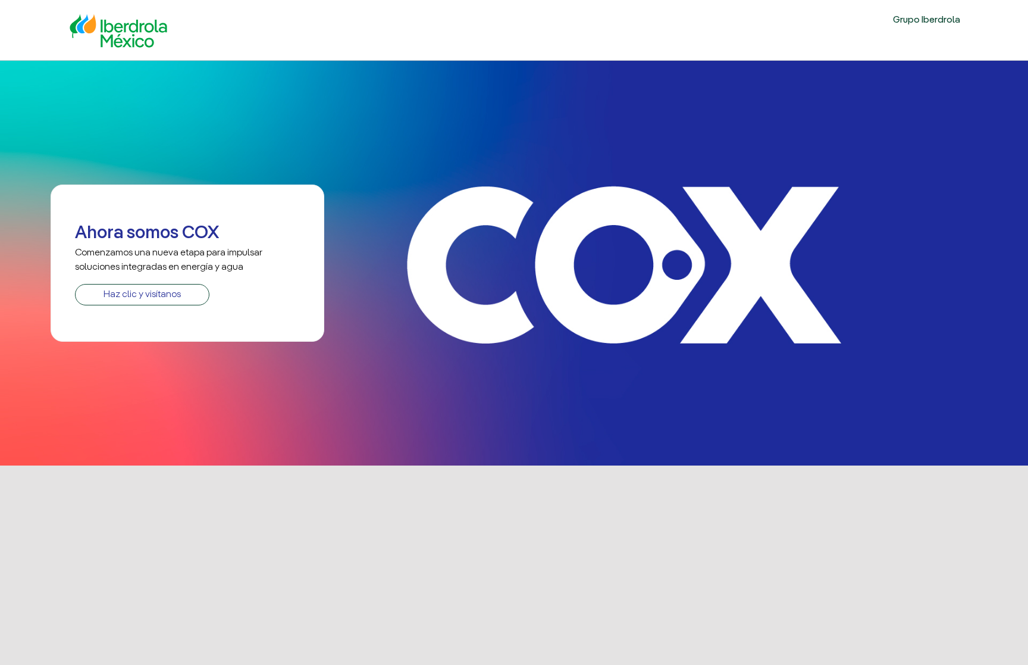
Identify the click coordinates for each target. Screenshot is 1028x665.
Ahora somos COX (147, 233)
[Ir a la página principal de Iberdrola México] (118, 29)
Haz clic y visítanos (142, 294)
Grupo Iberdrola (926, 20)
